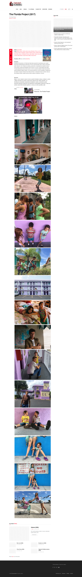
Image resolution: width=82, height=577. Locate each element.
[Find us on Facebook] (60, 9)
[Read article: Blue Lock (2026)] (12, 544)
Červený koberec (14, 573)
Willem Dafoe (19, 51)
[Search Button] (72, 9)
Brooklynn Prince (34, 51)
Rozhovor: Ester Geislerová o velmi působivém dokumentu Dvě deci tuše (62, 43)
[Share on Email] (10, 61)
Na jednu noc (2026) (42, 543)
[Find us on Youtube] (65, 9)
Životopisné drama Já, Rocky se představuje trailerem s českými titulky (62, 34)
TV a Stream (31, 9)
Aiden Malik (31, 54)
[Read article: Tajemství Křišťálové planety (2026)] (34, 551)
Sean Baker (19, 49)
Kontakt (71, 573)
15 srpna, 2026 (19, 550)
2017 (12, 18)
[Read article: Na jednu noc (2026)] (34, 544)
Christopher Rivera (25, 54)
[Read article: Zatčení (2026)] (19, 533)
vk (32, 529)
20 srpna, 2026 (41, 544)
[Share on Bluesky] (10, 55)
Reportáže (44, 9)
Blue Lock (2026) (20, 543)
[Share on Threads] (10, 53)
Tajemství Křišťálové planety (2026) (43, 550)
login (12, 556)
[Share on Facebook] (10, 50)
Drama (14, 18)
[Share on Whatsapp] (10, 58)
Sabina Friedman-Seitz (30, 52)
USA (10, 18)
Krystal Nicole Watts (27, 55)
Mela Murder (19, 55)
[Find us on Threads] (54, 567)
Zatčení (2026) (35, 527)
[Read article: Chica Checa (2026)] (12, 551)
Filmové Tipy (38, 9)
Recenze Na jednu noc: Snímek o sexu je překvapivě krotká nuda (62, 28)
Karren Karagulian (22, 52)
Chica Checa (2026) (20, 549)
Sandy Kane (33, 55)
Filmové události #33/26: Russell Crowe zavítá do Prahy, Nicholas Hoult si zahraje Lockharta (63, 49)
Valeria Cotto (37, 54)
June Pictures (21, 87)
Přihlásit (68, 573)
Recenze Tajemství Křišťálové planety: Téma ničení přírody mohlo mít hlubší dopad (63, 46)
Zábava (25, 9)
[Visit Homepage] (16, 3)
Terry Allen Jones (17, 54)
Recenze (50, 9)
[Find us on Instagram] (56, 567)
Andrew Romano (39, 52)
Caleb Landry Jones (26, 51)
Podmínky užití (58, 573)
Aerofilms (27, 58)
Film (17, 9)
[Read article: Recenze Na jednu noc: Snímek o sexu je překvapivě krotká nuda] (63, 25)
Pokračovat (35, 534)
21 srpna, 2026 (36, 529)
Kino (21, 9)
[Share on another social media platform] (10, 63)
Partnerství (63, 573)
